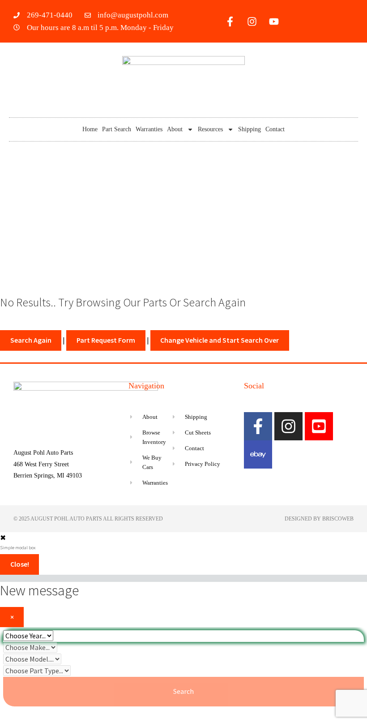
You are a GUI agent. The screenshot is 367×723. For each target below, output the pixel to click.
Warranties (149, 129)
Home (90, 129)
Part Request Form (106, 340)
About (175, 129)
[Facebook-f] (230, 21)
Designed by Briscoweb (319, 519)
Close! (19, 563)
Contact (275, 129)
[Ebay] (258, 454)
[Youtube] (274, 21)
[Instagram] (252, 21)
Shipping (249, 129)
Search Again (30, 340)
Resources (210, 129)
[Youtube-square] (319, 426)
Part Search (116, 129)
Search (183, 691)
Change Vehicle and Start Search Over (219, 340)
